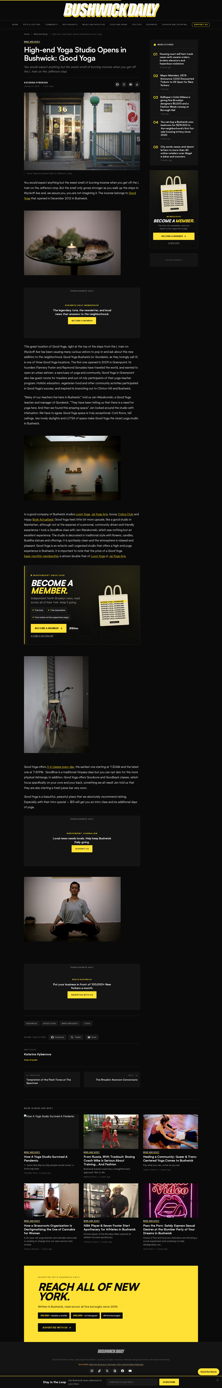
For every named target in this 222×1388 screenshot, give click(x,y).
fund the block (209, 1371)
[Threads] (115, 1371)
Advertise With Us (82, 995)
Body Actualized (42, 519)
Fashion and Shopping (174, 24)
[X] (107, 1371)
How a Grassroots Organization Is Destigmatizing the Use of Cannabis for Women (49, 1229)
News (15, 24)
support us (201, 24)
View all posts (30, 1060)
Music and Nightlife (93, 24)
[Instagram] (92, 1371)
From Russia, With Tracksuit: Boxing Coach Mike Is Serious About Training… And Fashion (109, 1160)
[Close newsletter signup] (217, 1380)
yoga (87, 1023)
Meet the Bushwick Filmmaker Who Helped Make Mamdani (116, 1364)
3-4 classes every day (60, 767)
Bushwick (152, 24)
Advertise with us (56, 1327)
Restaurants (70, 24)
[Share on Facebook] (117, 84)
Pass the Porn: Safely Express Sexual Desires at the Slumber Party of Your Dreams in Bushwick (169, 1229)
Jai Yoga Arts (99, 514)
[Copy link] (137, 84)
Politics (137, 24)
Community (51, 24)
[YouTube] (130, 1371)
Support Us (82, 849)
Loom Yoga (83, 514)
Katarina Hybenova (37, 1054)
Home (26, 34)
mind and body (70, 1023)
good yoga (49, 1023)
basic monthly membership (41, 556)
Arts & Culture (31, 24)
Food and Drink (118, 24)
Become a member (48, 628)
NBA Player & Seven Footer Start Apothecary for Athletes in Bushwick (109, 1227)
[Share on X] (124, 84)
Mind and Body (41, 34)
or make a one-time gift (42, 636)
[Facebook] (122, 1371)
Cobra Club (125, 514)
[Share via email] (130, 84)
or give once (173, 243)
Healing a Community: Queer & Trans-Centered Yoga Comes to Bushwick (170, 1158)
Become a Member (82, 321)
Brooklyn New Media (159, 1359)
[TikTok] (99, 1371)
